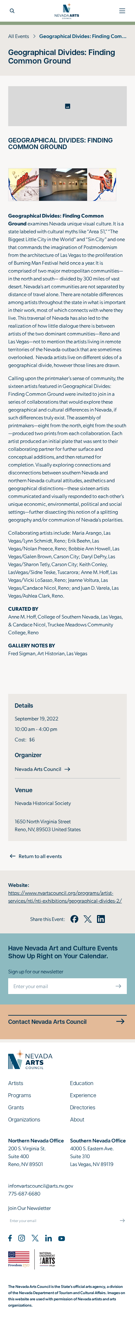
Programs (19, 1095)
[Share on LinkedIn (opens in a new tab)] (101, 919)
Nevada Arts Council (43, 768)
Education (81, 1083)
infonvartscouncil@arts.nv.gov (40, 1185)
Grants (16, 1107)
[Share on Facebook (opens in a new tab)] (74, 919)
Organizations (24, 1119)
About (77, 1119)
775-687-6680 (24, 1193)
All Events (18, 35)
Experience (83, 1095)
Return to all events (40, 855)
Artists (15, 1083)
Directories (82, 1107)
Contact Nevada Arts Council (47, 1022)
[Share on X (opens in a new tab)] (87, 919)
